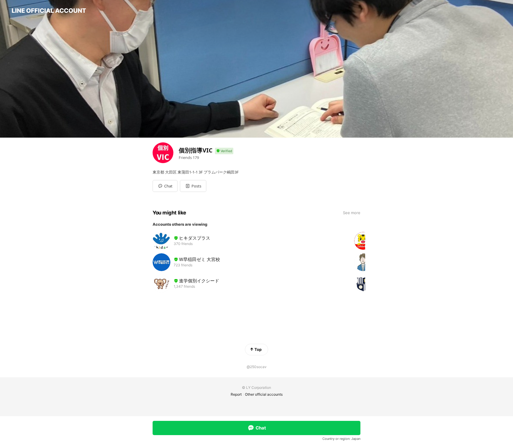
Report (236, 394)
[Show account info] (224, 151)
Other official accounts (264, 394)
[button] (193, 186)
